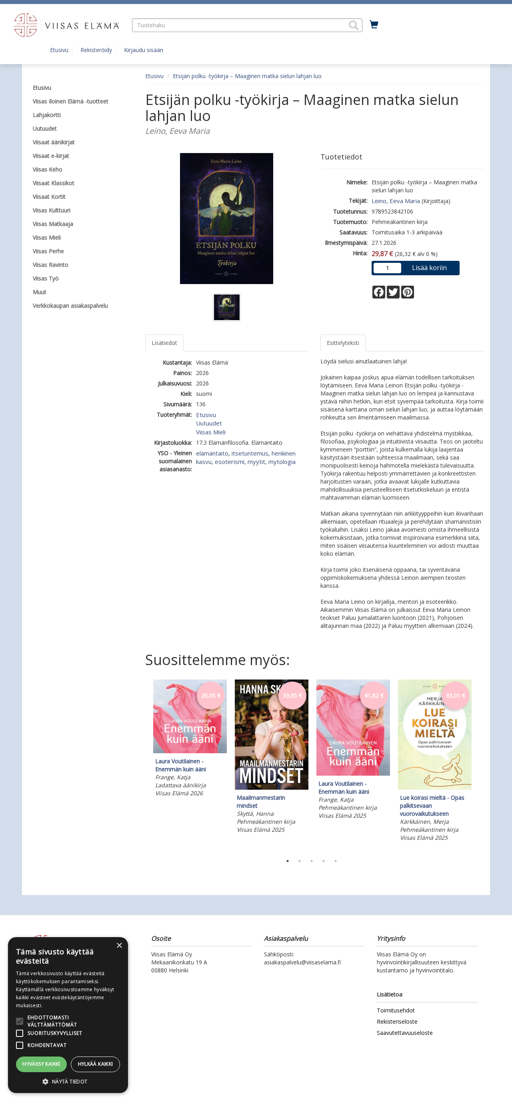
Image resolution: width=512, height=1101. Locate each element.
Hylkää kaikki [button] (95, 1064)
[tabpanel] (190, 739)
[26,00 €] (190, 751)
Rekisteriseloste (397, 1021)
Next (480, 765)
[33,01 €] (435, 787)
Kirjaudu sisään (143, 50)
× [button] (119, 946)
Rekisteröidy (96, 50)
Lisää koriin (429, 267)
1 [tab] (288, 861)
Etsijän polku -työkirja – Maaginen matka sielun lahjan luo (247, 76)
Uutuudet (209, 423)
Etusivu (59, 50)
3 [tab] (312, 861)
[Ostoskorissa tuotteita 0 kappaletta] (374, 25)
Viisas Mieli (211, 432)
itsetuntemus (250, 453)
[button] (353, 25)
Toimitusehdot (396, 1010)
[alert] (68, 1015)
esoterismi (229, 462)
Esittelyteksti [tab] (343, 343)
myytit (256, 462)
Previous (143, 765)
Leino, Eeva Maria (396, 201)
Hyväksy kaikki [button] (41, 1064)
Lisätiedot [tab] (164, 343)
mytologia (282, 462)
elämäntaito (212, 453)
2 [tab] (300, 861)
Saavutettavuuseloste (405, 1032)
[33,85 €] (271, 787)
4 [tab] (324, 861)
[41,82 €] (353, 773)
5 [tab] (336, 861)
